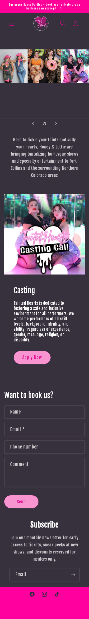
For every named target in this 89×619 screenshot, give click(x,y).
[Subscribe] (73, 574)
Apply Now (32, 357)
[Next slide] (56, 123)
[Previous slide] (33, 123)
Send (21, 501)
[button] (11, 23)
